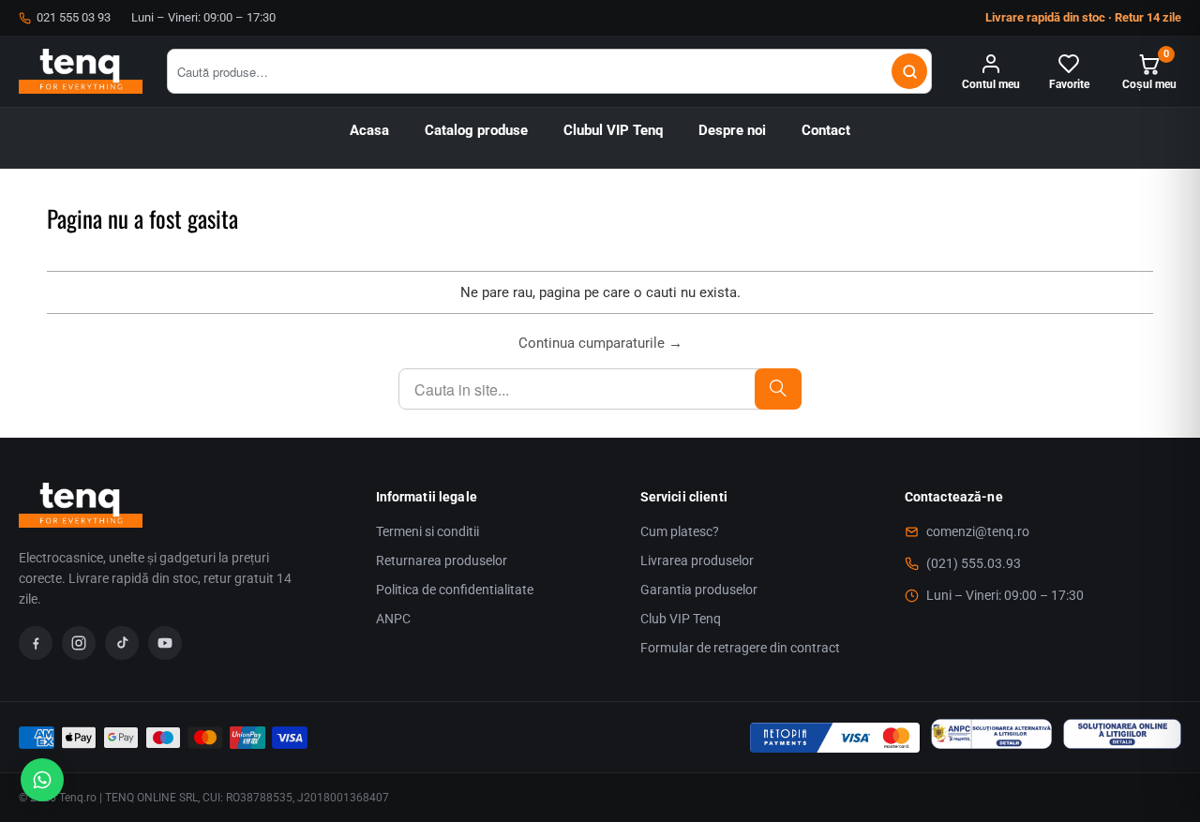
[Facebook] (35, 643)
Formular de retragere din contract (740, 647)
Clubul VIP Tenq (613, 131)
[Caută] (909, 71)
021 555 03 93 (74, 17)
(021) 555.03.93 (973, 563)
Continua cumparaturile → (600, 343)
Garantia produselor (699, 589)
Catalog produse (476, 131)
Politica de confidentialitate (454, 589)
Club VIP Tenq (680, 618)
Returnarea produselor (441, 560)
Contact (826, 131)
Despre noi (732, 131)
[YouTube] (165, 643)
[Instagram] (79, 643)
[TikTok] (122, 643)
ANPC (393, 618)
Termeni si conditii (427, 531)
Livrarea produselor (697, 560)
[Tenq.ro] (80, 71)
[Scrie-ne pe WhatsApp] (42, 779)
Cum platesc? (679, 531)
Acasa (369, 131)
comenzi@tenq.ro (977, 531)
